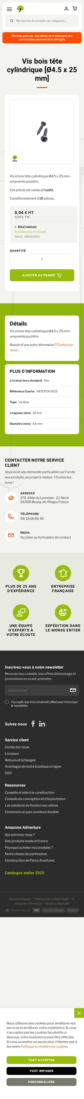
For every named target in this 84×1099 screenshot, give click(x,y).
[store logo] (21, 8)
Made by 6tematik (57, 903)
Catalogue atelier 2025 (24, 873)
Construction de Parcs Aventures (30, 860)
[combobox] (42, 21)
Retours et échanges (20, 760)
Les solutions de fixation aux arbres (31, 805)
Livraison (12, 754)
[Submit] (11, 21)
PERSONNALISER (41, 1082)
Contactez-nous (17, 747)
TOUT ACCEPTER (41, 1060)
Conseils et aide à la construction (29, 792)
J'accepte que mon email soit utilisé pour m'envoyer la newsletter (44, 703)
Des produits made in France (26, 841)
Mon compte (67, 9)
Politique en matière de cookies (44, 1046)
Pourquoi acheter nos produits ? (29, 848)
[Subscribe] (73, 690)
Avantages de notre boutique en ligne (33, 766)
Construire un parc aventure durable (32, 812)
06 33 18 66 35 (32, 519)
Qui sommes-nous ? (20, 835)
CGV (8, 773)
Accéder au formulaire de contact (45, 537)
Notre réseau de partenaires (26, 854)
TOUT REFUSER (41, 1071)
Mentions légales (20, 899)
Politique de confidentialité (52, 899)
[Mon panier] (75, 9)
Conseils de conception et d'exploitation (35, 799)
